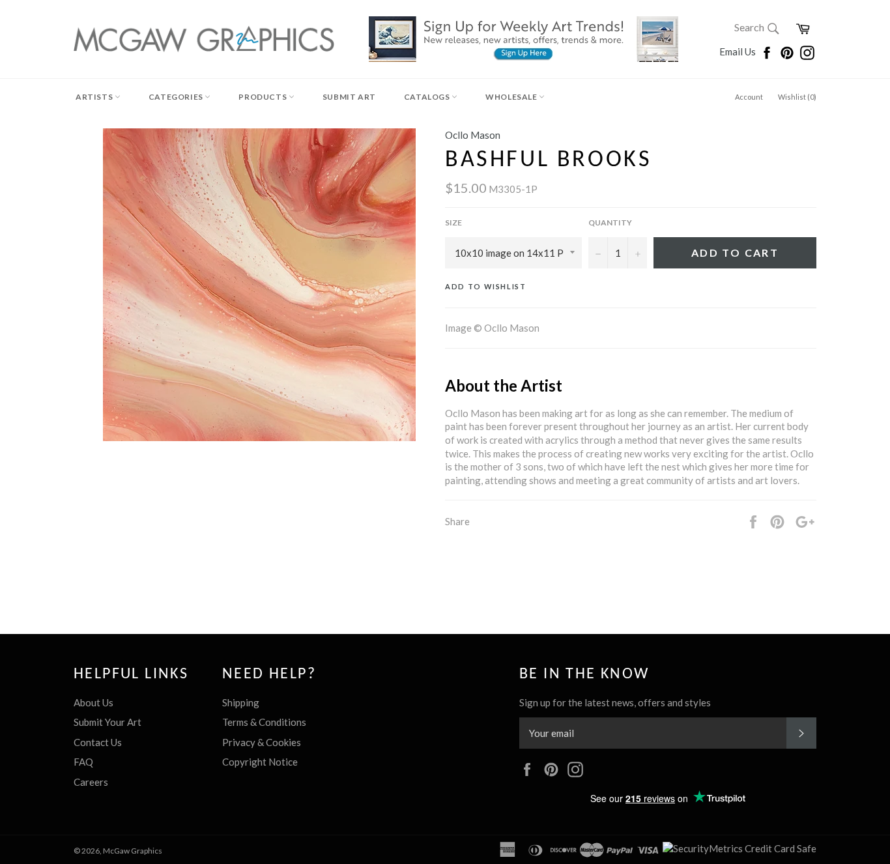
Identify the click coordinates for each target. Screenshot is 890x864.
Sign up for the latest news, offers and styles (615, 702)
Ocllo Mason (472, 135)
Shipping (240, 702)
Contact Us (98, 742)
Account (749, 97)
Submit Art (349, 97)
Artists (95, 97)
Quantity (610, 222)
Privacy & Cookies (261, 742)
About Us (93, 702)
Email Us (738, 51)
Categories (177, 97)
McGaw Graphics (132, 851)
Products (263, 97)
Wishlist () (797, 97)
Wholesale (512, 97)
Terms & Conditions (264, 722)
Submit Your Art (107, 722)
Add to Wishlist (485, 286)
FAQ (83, 762)
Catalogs (428, 97)
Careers (91, 782)
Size (453, 222)
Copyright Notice (260, 762)
